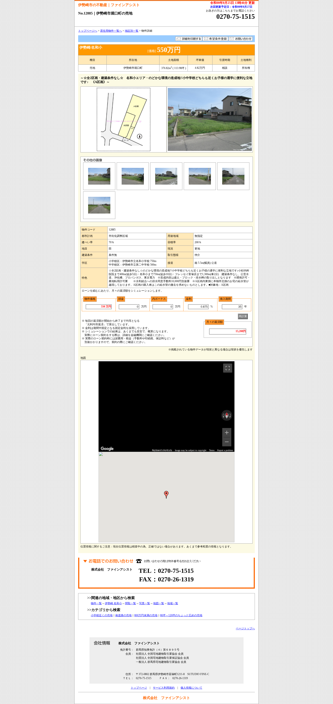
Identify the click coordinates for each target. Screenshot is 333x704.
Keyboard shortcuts (162, 450)
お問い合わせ (241, 38)
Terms (212, 450)
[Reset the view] (226, 415)
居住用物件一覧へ (111, 30)
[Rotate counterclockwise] (222, 415)
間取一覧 (130, 603)
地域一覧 (172, 603)
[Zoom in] (226, 432)
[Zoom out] (226, 441)
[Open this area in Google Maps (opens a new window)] (107, 449)
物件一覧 (96, 603)
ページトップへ (245, 628)
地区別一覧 (131, 30)
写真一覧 (144, 603)
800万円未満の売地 (145, 615)
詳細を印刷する (188, 38)
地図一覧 (158, 603)
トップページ (139, 687)
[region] (166, 406)
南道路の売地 (123, 615)
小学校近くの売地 (102, 615)
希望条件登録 (215, 38)
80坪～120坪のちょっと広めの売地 (181, 615)
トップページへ (87, 30)
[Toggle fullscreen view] (227, 368)
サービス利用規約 (164, 687)
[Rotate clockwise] (230, 415)
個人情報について (191, 687)
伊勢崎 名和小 (113, 603)
